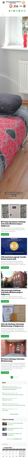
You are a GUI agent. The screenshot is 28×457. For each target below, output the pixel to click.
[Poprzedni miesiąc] (3, 448)
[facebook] (12, 11)
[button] (2, 107)
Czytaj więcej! (5, 234)
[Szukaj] (24, 11)
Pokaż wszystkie (14, 414)
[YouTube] (14, 11)
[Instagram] (17, 11)
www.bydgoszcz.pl (17, 439)
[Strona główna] (9, 11)
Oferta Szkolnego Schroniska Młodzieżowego (12, 394)
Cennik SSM (5, 410)
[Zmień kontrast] (22, 11)
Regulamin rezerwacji (7, 400)
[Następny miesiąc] (12, 448)
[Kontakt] (19, 11)
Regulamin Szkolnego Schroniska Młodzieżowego (13, 405)
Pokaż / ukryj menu (3, 14)
